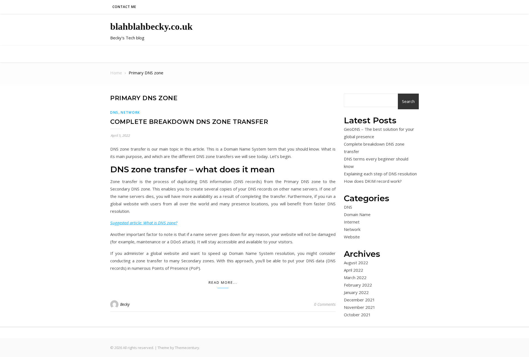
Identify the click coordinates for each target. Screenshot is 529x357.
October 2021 (357, 314)
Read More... (223, 282)
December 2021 (359, 300)
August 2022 (356, 262)
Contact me (124, 6)
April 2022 (353, 270)
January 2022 (356, 292)
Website (352, 236)
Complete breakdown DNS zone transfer (189, 122)
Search (408, 101)
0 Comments (325, 304)
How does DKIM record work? (373, 181)
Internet (352, 222)
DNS (114, 112)
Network (130, 112)
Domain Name (357, 214)
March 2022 (355, 277)
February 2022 (358, 285)
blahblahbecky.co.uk (151, 26)
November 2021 (359, 307)
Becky (124, 304)
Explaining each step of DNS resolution (380, 173)
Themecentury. (187, 347)
